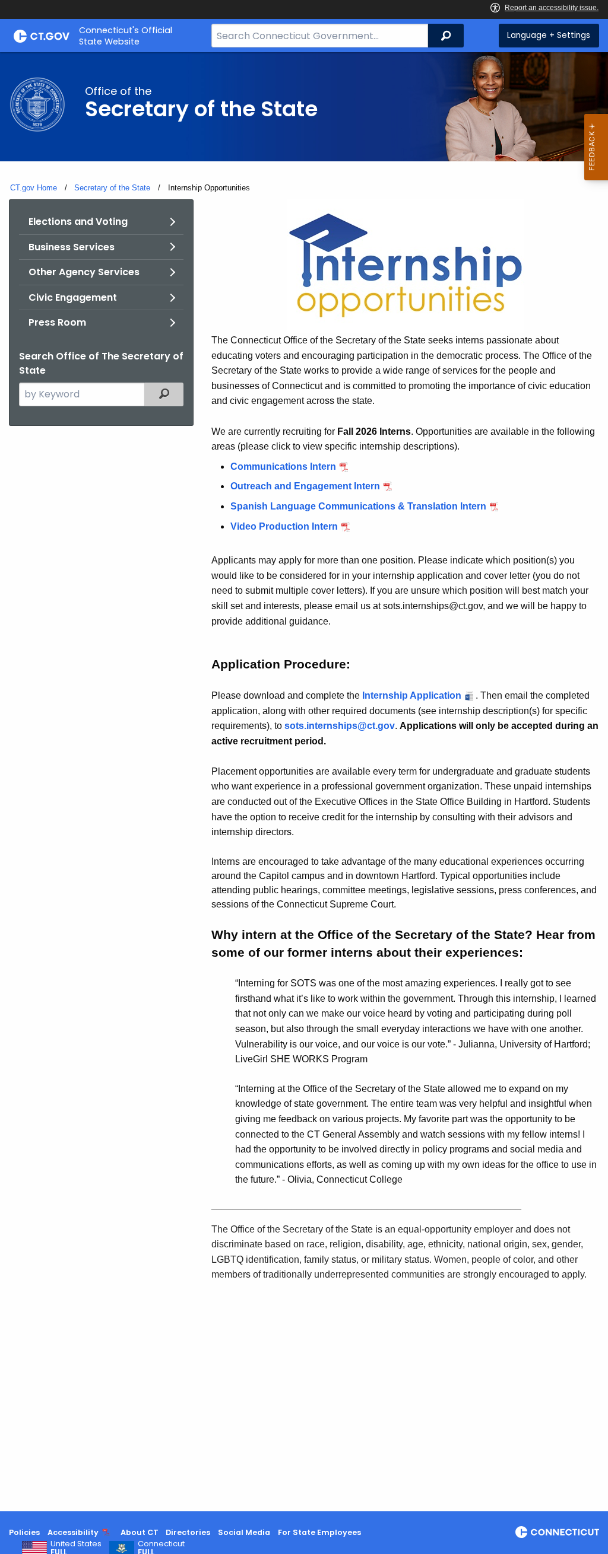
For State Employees (319, 1532)
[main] (304, 781)
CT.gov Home (33, 187)
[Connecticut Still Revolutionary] (557, 1532)
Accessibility (73, 1532)
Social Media (244, 1532)
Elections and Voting (78, 221)
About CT (140, 1532)
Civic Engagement (72, 297)
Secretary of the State (112, 187)
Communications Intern (283, 466)
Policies (24, 1532)
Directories (188, 1532)
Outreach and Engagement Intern (305, 486)
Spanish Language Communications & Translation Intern (358, 506)
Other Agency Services (84, 272)
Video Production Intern (284, 526)
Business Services (71, 247)
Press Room (57, 322)
